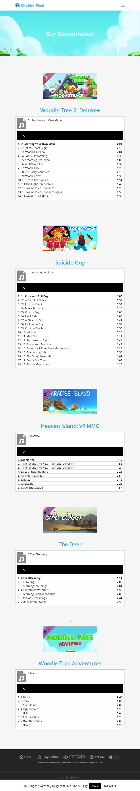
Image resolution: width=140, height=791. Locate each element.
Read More (109, 786)
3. (32, 152)
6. (31, 164)
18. (34, 364)
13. (40, 192)
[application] (70, 135)
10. (33, 180)
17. (32, 360)
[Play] (24, 136)
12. (36, 188)
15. (32, 352)
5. (34, 160)
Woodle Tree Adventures (70, 663)
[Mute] (23, 152)
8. (33, 172)
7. (29, 168)
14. (33, 196)
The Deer (70, 544)
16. (34, 356)
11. (35, 184)
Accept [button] (95, 786)
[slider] (24, 159)
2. (33, 148)
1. (37, 144)
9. (29, 176)
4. (32, 156)
